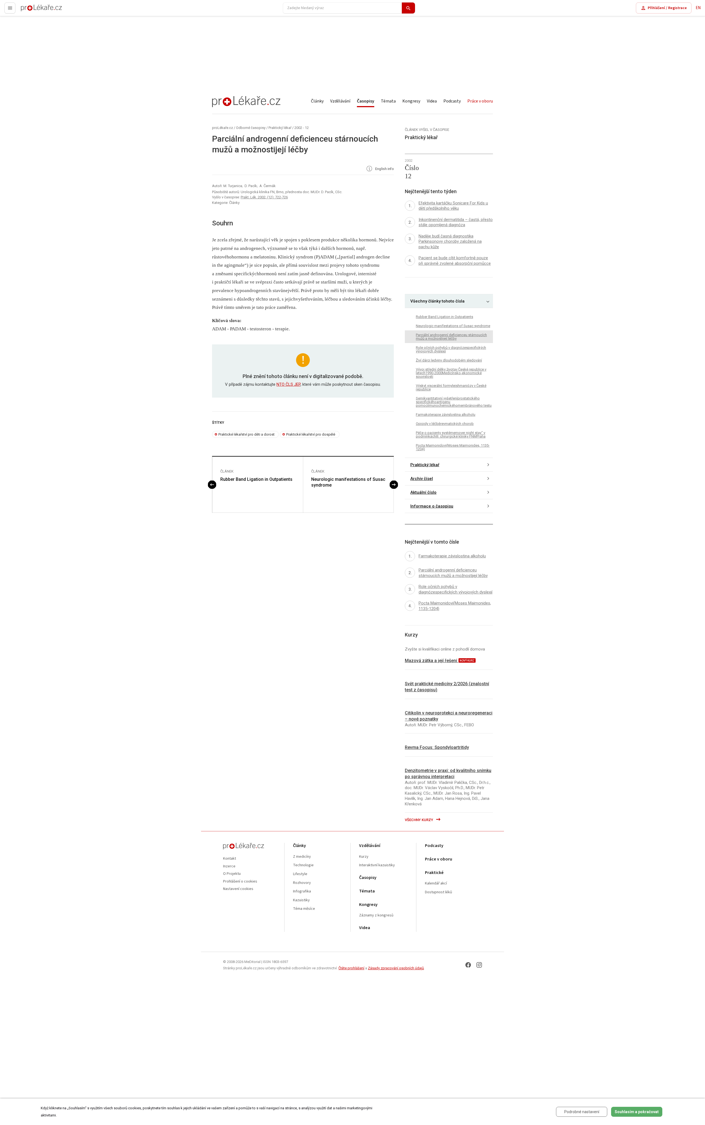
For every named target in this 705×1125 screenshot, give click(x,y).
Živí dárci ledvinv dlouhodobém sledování (449, 360)
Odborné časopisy (250, 128)
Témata (388, 101)
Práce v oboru (480, 101)
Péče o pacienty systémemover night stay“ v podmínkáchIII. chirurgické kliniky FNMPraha (451, 434)
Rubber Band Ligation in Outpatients (256, 479)
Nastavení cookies (238, 889)
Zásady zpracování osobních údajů (396, 968)
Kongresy (411, 101)
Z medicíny (302, 856)
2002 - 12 (301, 128)
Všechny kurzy (419, 820)
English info (384, 169)
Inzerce (229, 866)
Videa (432, 101)
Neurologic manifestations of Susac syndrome (348, 482)
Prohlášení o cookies (240, 881)
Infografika (302, 891)
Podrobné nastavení (581, 1112)
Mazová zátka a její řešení (431, 660)
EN (698, 8)
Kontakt (229, 858)
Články (317, 101)
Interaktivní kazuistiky (377, 865)
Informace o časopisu (431, 506)
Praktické (434, 873)
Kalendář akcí (436, 883)
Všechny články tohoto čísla (437, 301)
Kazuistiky (301, 900)
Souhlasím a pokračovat (637, 1112)
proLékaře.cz (32, 10)
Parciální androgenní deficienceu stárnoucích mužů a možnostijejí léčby (451, 337)
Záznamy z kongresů (376, 915)
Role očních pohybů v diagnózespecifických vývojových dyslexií (451, 349)
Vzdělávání (340, 101)
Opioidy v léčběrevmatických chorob (445, 424)
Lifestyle (300, 874)
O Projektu (232, 873)
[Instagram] (479, 965)
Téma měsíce (304, 908)
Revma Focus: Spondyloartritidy (437, 747)
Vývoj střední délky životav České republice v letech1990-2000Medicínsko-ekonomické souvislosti (451, 373)
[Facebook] (468, 965)
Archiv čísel (421, 478)
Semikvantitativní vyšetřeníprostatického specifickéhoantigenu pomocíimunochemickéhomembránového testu (454, 402)
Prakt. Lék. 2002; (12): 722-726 (264, 197)
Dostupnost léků (438, 892)
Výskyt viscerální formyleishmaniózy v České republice (451, 387)
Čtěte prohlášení (351, 968)
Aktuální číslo (423, 492)
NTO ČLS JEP (288, 384)
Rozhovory (302, 883)
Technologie (303, 865)
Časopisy (365, 101)
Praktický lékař (280, 128)
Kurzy (363, 856)
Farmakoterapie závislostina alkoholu (445, 414)
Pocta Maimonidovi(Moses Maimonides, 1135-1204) (453, 447)
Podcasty (452, 101)
